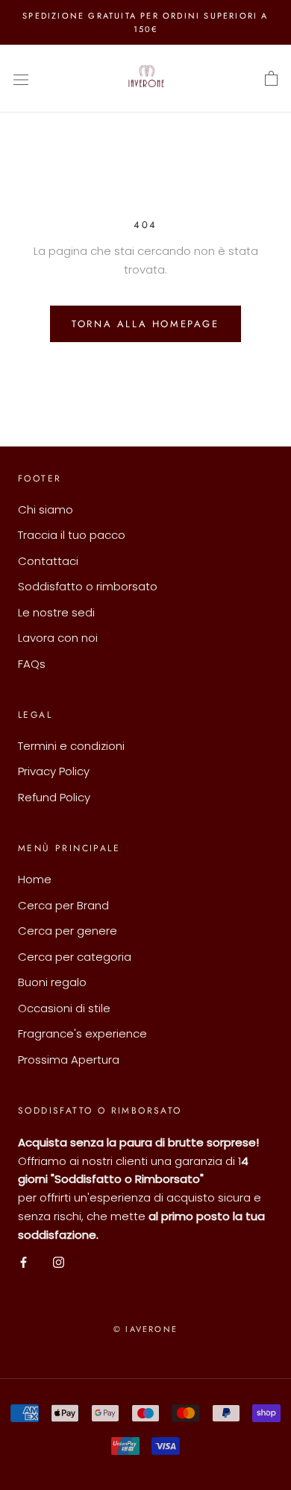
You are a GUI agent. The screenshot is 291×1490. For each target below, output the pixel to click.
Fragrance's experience (82, 1033)
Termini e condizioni (71, 746)
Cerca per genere (67, 930)
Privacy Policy (54, 771)
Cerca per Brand (63, 905)
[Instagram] (58, 1261)
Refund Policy (54, 797)
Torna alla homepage (145, 324)
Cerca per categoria (74, 957)
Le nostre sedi (56, 612)
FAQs (32, 664)
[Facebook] (23, 1261)
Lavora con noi (58, 637)
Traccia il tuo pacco (71, 535)
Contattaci (48, 561)
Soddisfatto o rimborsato (87, 586)
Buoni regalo (52, 982)
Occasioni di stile (64, 1008)
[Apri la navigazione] (20, 79)
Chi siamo (45, 509)
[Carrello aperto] (271, 79)
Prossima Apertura (68, 1059)
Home (34, 879)
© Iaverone (145, 1329)
